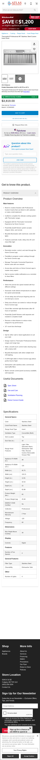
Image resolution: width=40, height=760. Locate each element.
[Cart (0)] (36, 3)
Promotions (24, 662)
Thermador (13, 105)
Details (33, 97)
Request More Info (21, 125)
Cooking (12, 33)
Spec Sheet (12, 385)
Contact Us (6, 687)
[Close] (37, 736)
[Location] (25, 3)
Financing (23, 656)
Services (23, 654)
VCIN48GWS (10, 107)
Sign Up (7, 731)
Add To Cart (20, 113)
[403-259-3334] (31, 3)
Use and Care (13, 390)
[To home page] (15, 3)
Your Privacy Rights (20, 750)
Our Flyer (23, 664)
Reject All (10, 756)
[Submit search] (35, 10)
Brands (4, 654)
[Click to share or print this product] (34, 44)
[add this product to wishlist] (34, 49)
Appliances (5, 33)
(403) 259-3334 (7, 684)
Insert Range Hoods (33, 33)
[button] (3, 3)
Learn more (31, 133)
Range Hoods (21, 33)
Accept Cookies (29, 756)
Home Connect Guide (15, 400)
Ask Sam (20, 160)
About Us (23, 651)
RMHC (22, 659)
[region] (20, 746)
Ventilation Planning (15, 395)
